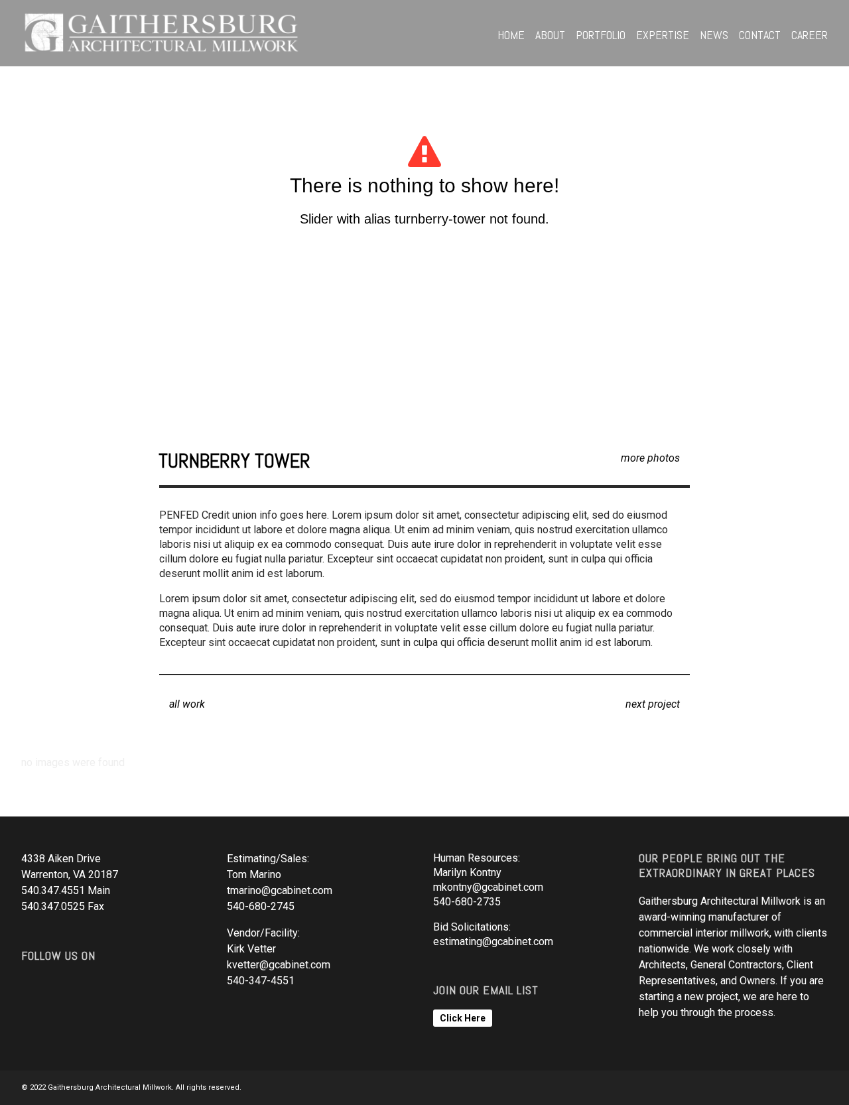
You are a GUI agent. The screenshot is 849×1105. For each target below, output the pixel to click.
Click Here (463, 1018)
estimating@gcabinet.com (493, 941)
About (550, 34)
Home (511, 34)
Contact (760, 34)
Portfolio (600, 34)
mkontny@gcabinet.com (488, 887)
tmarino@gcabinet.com (279, 890)
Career (809, 34)
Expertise (662, 34)
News (714, 34)
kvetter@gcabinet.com (278, 964)
